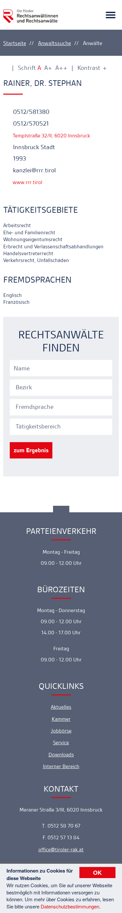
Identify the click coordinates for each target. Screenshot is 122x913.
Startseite (14, 43)
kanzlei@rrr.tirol (33, 170)
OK (97, 872)
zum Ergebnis (31, 450)
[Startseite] (30, 12)
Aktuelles (61, 707)
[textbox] (62, 387)
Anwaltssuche (54, 43)
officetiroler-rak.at (61, 849)
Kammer (61, 719)
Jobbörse (61, 730)
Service (61, 742)
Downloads (61, 754)
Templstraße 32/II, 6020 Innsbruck (50, 135)
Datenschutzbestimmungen (70, 906)
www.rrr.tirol (26, 182)
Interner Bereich (61, 766)
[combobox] (62, 386)
